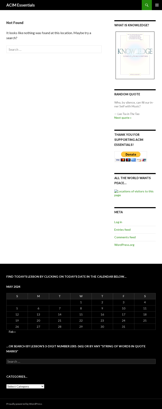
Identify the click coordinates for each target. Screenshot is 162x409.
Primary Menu (157, 5)
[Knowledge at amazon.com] (135, 55)
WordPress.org (124, 244)
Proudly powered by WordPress (24, 403)
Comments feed (125, 237)
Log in (118, 222)
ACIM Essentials (20, 5)
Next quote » (122, 117)
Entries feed (122, 229)
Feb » (12, 331)
